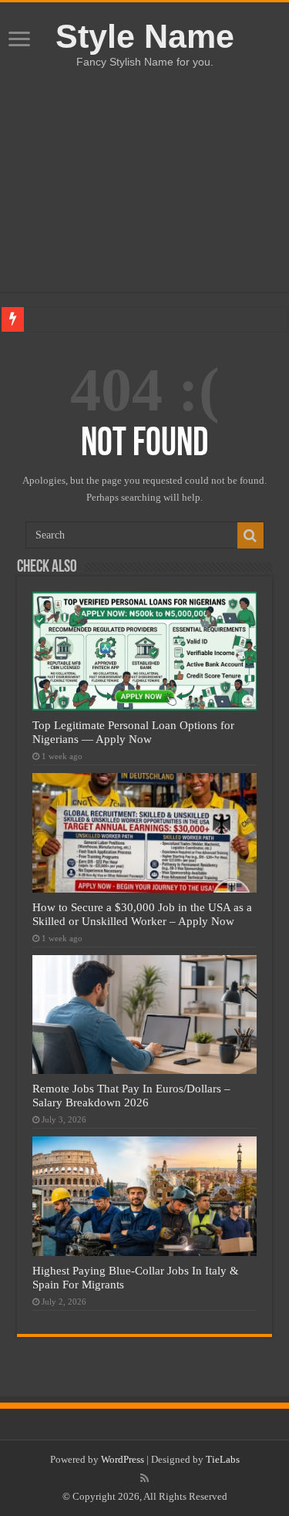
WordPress (122, 1459)
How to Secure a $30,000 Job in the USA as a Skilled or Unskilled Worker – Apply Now (142, 913)
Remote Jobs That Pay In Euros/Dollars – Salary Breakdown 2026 (131, 1095)
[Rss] (144, 1478)
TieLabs (223, 1459)
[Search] (250, 535)
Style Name (144, 36)
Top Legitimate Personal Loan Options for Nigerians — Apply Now (133, 731)
